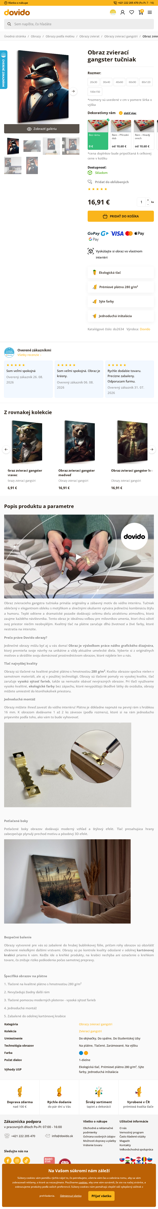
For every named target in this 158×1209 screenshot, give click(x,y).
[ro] (144, 1159)
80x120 (146, 82)
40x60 (119, 82)
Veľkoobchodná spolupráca (136, 1149)
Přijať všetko (101, 1196)
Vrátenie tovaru (92, 1145)
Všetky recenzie (28, 355)
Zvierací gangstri (90, 1031)
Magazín (125, 1141)
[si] (149, 1159)
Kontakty (125, 1145)
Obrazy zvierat (89, 36)
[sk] (122, 1159)
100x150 (95, 92)
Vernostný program (132, 1132)
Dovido (145, 329)
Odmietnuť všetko (70, 1195)
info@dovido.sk (62, 1136)
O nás (123, 1128)
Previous (6, 449)
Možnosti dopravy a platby (99, 1141)
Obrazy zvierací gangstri (121, 36)
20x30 (93, 82)
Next (73, 91)
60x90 (132, 82)
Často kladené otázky (133, 1136)
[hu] (128, 1159)
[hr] (139, 1159)
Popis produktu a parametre (39, 506)
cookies (83, 1182)
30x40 (106, 82)
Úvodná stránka (15, 36)
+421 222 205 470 (22, 1136)
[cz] (133, 1159)
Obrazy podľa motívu (60, 36)
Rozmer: (95, 73)
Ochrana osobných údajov (99, 1136)
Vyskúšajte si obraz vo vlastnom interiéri (119, 254)
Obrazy (36, 36)
